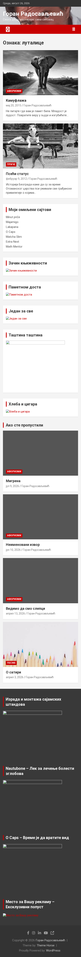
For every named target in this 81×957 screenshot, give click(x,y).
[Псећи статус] (40, 146)
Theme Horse (45, 945)
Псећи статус (17, 174)
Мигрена (13, 481)
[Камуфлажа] (40, 72)
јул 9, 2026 (12, 486)
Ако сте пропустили (24, 425)
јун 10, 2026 (13, 549)
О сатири (13, 672)
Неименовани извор (23, 545)
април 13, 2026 (15, 613)
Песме (11, 662)
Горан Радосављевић (33, 13)
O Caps (10, 232)
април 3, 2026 (14, 677)
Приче (11, 164)
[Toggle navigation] (8, 29)
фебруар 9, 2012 (16, 178)
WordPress (53, 950)
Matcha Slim (14, 237)
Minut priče (13, 217)
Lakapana (12, 227)
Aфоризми (14, 91)
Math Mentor (14, 246)
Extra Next (12, 241)
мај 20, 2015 (13, 105)
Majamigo (12, 222)
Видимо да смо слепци (25, 608)
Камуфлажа (16, 100)
